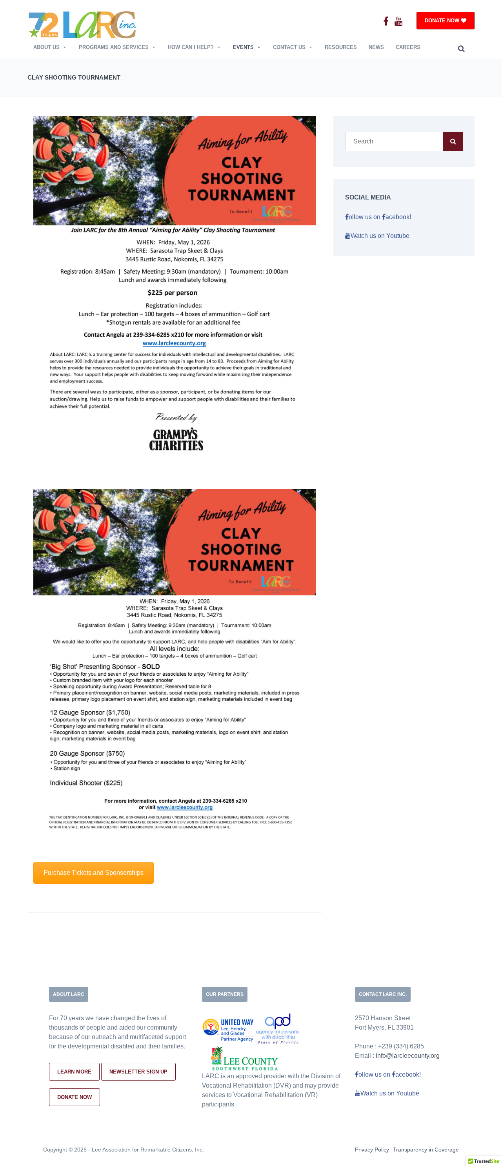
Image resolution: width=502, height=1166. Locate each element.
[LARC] (82, 23)
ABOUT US (46, 47)
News (376, 47)
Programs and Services (114, 47)
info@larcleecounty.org (408, 1055)
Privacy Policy (372, 1149)
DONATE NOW (442, 21)
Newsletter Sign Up (138, 1072)
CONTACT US (289, 47)
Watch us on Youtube (380, 235)
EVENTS (243, 47)
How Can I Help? (191, 47)
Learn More (74, 1072)
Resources (341, 47)
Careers (408, 47)
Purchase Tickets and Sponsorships (94, 872)
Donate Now (74, 1097)
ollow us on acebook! (380, 217)
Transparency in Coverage (426, 1149)
